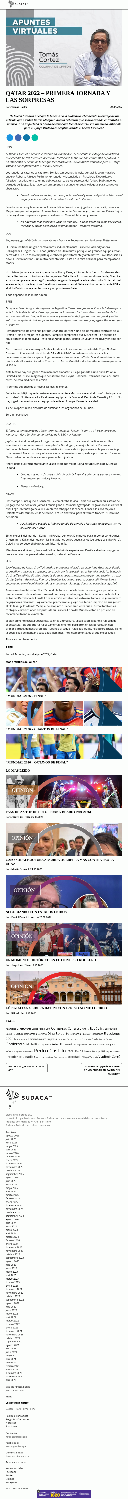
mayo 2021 (12, 1355)
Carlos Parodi (38, 1028)
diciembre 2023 (14, 1247)
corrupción (111, 1028)
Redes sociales (60, 1057)
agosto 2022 (12, 1303)
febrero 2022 (13, 1324)
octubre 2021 (13, 1338)
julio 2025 (11, 1181)
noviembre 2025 (14, 1167)
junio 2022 (11, 1310)
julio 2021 (11, 1348)
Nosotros (11, 1422)
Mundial (20, 654)
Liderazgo (77, 1044)
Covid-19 (10, 1033)
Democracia (30, 1033)
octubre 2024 (13, 1212)
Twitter (9, 1475)
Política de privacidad (17, 1415)
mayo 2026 (12, 1146)
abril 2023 (11, 1275)
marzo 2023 (12, 1278)
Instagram (11, 1482)
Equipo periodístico (17, 1402)
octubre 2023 (13, 1254)
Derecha (42, 1033)
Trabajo (84, 1057)
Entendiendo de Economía (79, 1039)
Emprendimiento (37, 1039)
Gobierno (14, 1044)
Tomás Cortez (19, 107)
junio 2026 (11, 1142)
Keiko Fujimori (61, 1044)
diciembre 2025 (14, 1163)
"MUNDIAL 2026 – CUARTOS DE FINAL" (37, 729)
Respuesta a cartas (16, 1462)
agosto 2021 (12, 1345)
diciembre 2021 (14, 1331)
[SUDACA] (18, 5)
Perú (70, 1051)
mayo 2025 (12, 1187)
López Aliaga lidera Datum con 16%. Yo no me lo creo (56, 1008)
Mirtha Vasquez (107, 1044)
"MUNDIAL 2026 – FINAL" (26, 696)
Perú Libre (82, 1051)
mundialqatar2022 (37, 654)
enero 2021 (12, 1369)
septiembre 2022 (15, 1299)
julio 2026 (11, 1139)
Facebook (11, 1471)
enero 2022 (12, 1327)
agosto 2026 (12, 1135)
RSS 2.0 (16, 1488)
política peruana (109, 1051)
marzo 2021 (12, 1362)
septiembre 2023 (15, 1257)
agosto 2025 (12, 1177)
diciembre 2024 (14, 1205)
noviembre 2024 (14, 1208)
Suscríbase (11, 1426)
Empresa (52, 1039)
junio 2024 (11, 1226)
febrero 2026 (13, 1156)
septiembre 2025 (15, 1174)
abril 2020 (11, 1379)
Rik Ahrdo (17, 1013)
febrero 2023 (13, 1282)
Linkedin (10, 1478)
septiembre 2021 (15, 1341)
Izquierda (46, 1044)
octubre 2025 (13, 1170)
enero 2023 (12, 1285)
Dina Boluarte (58, 1033)
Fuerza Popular (106, 1039)
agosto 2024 (12, 1219)
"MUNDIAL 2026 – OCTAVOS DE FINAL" (37, 762)
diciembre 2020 (14, 1372)
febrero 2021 (13, 1366)
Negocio (18, 1051)
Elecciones (97, 1033)
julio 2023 (11, 1264)
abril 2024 (11, 1233)
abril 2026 (11, 1149)
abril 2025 (11, 1191)
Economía (75, 1033)
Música (9, 1051)
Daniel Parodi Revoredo (25, 917)
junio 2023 (11, 1268)
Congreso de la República (86, 1028)
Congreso (59, 1028)
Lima (84, 1044)
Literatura (93, 1044)
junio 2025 (11, 1184)
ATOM (24, 1488)
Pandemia (28, 1051)
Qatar (54, 654)
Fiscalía (95, 1039)
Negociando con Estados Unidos (36, 912)
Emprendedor (21, 1039)
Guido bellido (31, 1044)
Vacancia (94, 1057)
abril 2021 (11, 1359)
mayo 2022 (12, 1313)
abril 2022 (11, 1317)
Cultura (20, 1033)
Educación (86, 1034)
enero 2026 (12, 1160)
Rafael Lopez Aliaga (43, 1057)
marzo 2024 (12, 1236)
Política (93, 1051)
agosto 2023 (12, 1261)
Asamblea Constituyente (18, 1028)
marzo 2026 (12, 1153)
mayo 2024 (12, 1229)
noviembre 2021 (14, 1334)
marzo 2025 (12, 1194)
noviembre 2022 (14, 1292)
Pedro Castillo (50, 1050)
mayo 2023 (12, 1271)
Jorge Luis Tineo (20, 816)
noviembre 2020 (14, 1376)
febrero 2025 (13, 1198)
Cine (48, 1028)
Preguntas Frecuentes (17, 1419)
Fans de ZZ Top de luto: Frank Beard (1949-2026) (48, 812)
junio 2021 (11, 1352)
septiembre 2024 (15, 1215)
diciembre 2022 (14, 1289)
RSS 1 (9, 1488)
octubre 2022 (13, 1296)
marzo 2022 (12, 1320)
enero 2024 (12, 1243)
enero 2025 (12, 1201)
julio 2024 (11, 1222)
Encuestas (62, 1039)
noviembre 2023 (14, 1250)
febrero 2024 (13, 1240)
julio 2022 (11, 1306)
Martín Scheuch (20, 869)
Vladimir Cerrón (110, 1057)
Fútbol (10, 654)
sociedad (74, 1057)
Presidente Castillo (20, 1057)
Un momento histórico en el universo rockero (51, 960)
